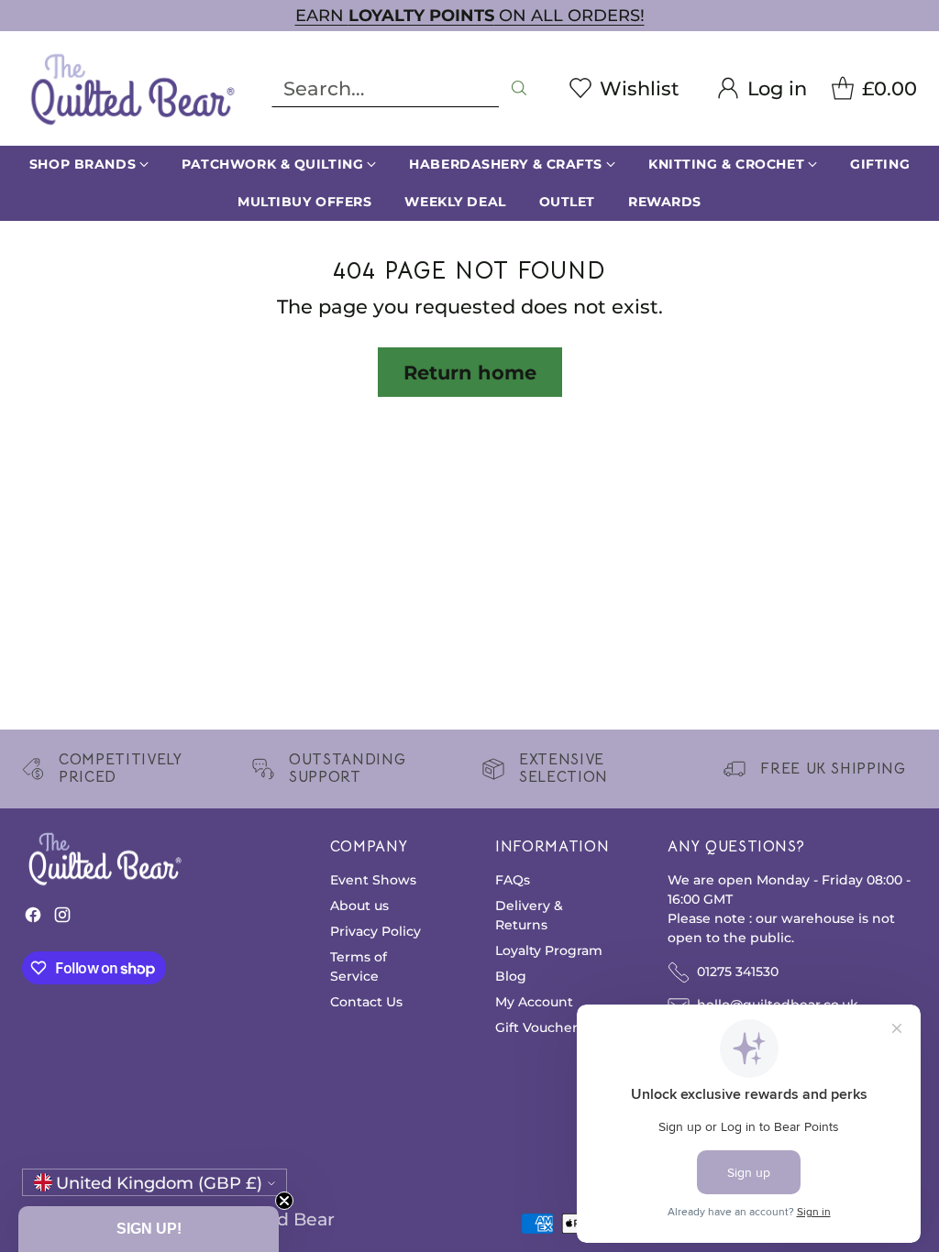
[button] (148, 1229)
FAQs (512, 880)
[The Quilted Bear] (132, 88)
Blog (510, 976)
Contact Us (366, 1002)
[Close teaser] (284, 1201)
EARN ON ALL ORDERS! (470, 15)
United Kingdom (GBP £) (159, 1182)
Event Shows (373, 880)
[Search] (519, 88)
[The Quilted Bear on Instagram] (62, 918)
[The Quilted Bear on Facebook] (33, 918)
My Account (534, 1002)
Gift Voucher (536, 1027)
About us (359, 905)
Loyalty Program (548, 950)
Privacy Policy (375, 931)
